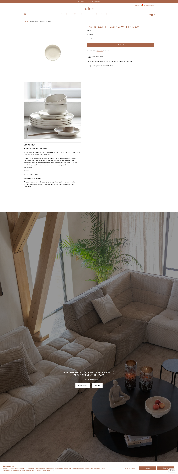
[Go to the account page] (149, 14)
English (137, 5)
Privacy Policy (50, 470)
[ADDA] (89, 9)
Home (26, 21)
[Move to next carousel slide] (152, 206)
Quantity (90, 34)
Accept (147, 468)
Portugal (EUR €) (148, 5)
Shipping (100, 51)
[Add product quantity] (94, 38)
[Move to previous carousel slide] (148, 206)
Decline (165, 468)
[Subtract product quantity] (88, 38)
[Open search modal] (25, 14)
